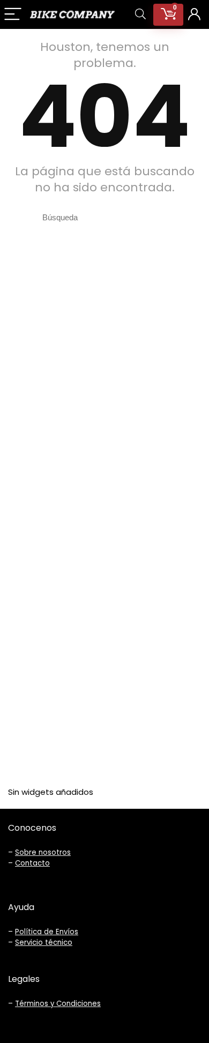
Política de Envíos (46, 932)
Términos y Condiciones (58, 1004)
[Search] (140, 15)
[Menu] (13, 15)
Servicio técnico (43, 942)
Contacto (32, 863)
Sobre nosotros (43, 852)
